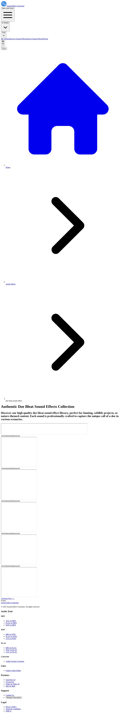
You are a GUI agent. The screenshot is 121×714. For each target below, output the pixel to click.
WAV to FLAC (11, 650)
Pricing (45, 39)
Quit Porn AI (10, 680)
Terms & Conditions (13, 709)
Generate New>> (7, 599)
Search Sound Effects (35, 39)
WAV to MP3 (11, 625)
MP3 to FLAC (11, 648)
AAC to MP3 (11, 621)
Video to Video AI (12, 684)
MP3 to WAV (11, 634)
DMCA (8, 711)
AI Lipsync (10, 682)
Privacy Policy (11, 707)
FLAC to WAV (11, 636)
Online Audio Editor (13, 671)
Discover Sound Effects (18, 39)
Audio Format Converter (15, 661)
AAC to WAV (11, 639)
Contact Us (10, 695)
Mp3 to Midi (10, 686)
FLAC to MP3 (11, 623)
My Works (5, 39)
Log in (4, 49)
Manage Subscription (14, 697)
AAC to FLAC (11, 652)
